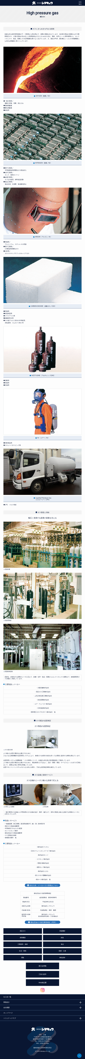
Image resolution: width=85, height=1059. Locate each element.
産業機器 (23, 937)
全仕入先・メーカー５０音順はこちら (44, 885)
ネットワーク (8, 1013)
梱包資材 (62, 957)
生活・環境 (22, 951)
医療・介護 (62, 951)
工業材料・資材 (23, 944)
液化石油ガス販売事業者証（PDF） (43, 922)
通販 (22, 957)
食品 (62, 944)
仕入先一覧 (7, 997)
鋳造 (62, 937)
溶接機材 (62, 931)
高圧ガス (23, 931)
